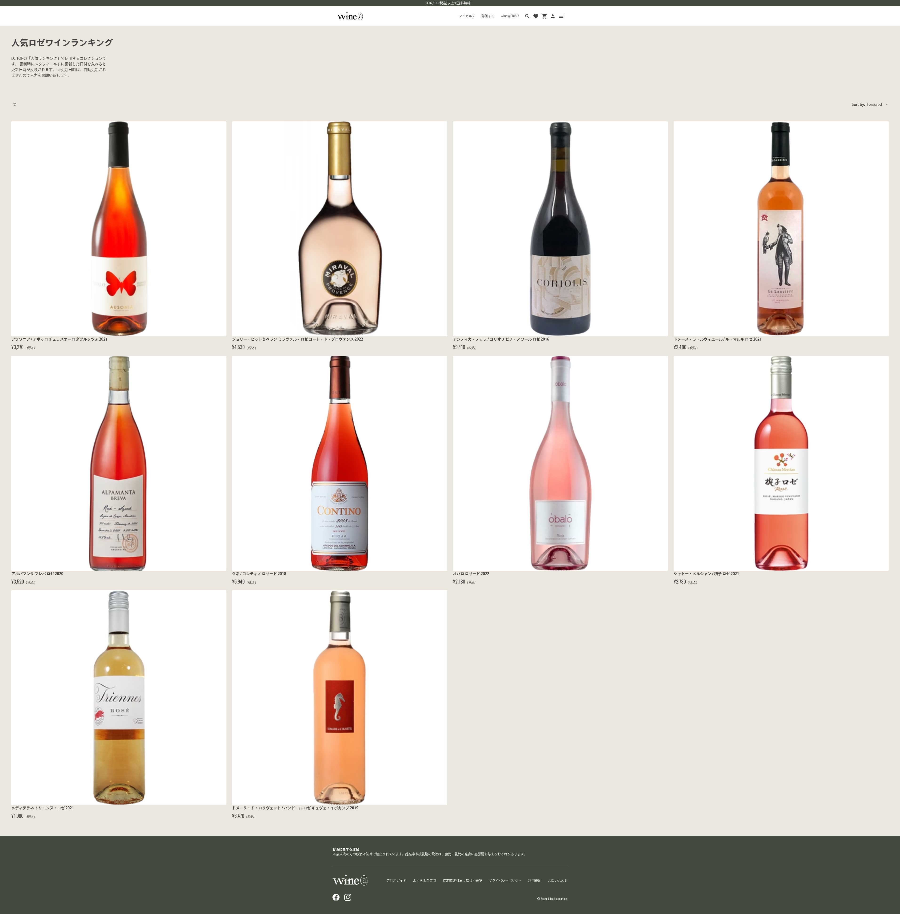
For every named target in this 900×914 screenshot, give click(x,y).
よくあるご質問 (424, 880)
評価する (488, 16)
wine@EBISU (510, 16)
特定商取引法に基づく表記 (462, 880)
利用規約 (534, 880)
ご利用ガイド (396, 880)
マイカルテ (467, 16)
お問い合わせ (558, 880)
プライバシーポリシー (505, 880)
